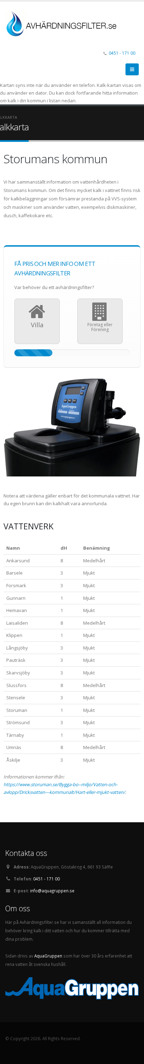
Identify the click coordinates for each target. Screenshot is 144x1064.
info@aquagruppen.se (52, 890)
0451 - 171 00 (122, 53)
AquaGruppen (48, 956)
